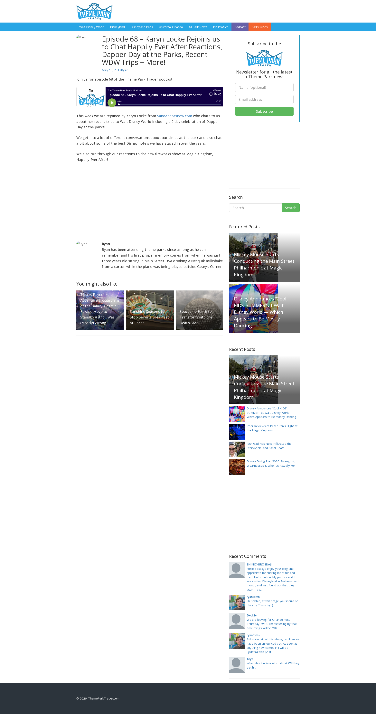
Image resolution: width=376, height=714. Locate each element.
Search (290, 207)
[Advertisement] (149, 201)
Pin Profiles (221, 27)
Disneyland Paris (142, 27)
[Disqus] (149, 391)
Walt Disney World (91, 27)
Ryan (124, 70)
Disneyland (117, 27)
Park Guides (259, 27)
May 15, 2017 (111, 70)
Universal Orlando (171, 27)
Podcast (240, 27)
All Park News (198, 27)
